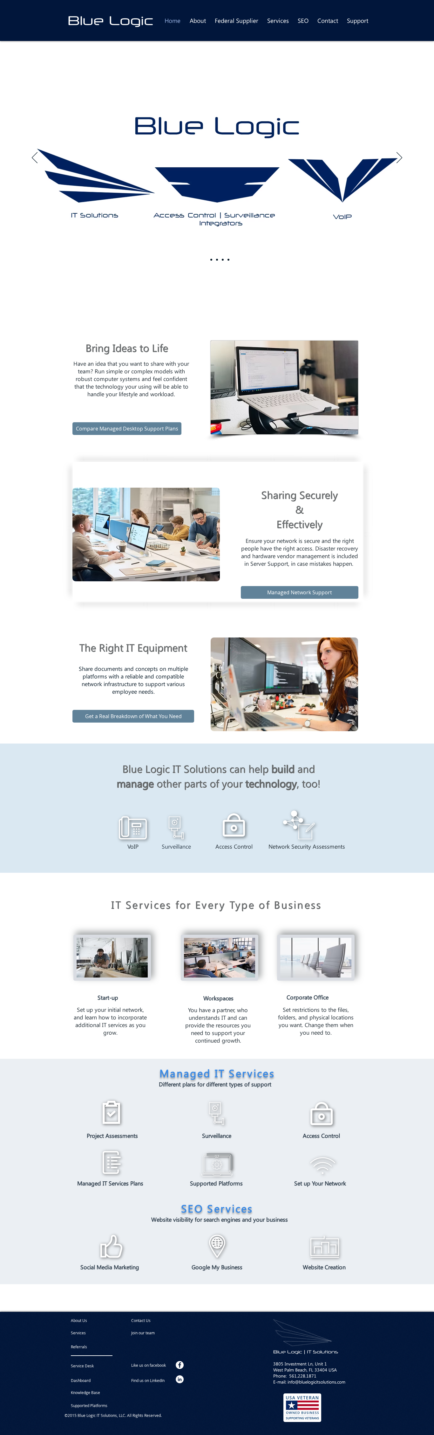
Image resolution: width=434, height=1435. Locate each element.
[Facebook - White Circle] (180, 1365)
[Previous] (34, 158)
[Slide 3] (228, 260)
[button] (148, 1333)
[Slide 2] (223, 260)
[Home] (211, 260)
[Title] (206, 260)
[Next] (399, 158)
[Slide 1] (217, 260)
